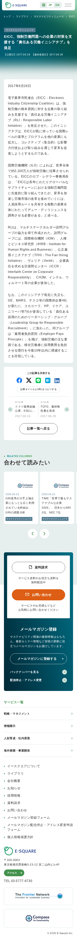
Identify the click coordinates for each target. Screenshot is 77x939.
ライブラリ (22, 16)
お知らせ (14, 788)
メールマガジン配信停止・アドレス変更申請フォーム (40, 827)
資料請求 (41, 567)
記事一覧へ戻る (38, 428)
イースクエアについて (23, 766)
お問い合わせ (42, 594)
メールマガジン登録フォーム (28, 817)
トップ (7, 16)
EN (57, 5)
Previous (32, 533)
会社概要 (14, 780)
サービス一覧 (14, 702)
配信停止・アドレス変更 (26, 680)
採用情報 (14, 795)
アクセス (12, 872)
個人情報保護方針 (20, 837)
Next (44, 533)
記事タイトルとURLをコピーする (38, 389)
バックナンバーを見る (24, 671)
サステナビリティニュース (49, 16)
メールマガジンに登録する (37, 658)
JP (50, 5)
